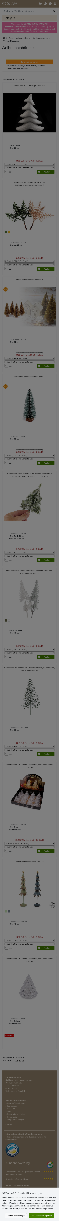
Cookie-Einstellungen (16, 1215)
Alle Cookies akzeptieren (41, 1215)
